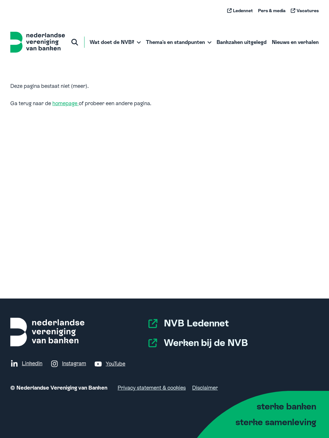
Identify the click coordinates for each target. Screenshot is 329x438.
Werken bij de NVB (206, 342)
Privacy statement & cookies (152, 388)
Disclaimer (205, 388)
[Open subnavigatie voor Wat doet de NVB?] (139, 42)
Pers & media (272, 10)
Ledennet (243, 10)
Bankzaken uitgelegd (242, 42)
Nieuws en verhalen (295, 42)
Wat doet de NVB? (112, 42)
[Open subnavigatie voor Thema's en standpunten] (209, 42)
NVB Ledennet (196, 323)
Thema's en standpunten (175, 42)
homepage (65, 103)
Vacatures (308, 10)
